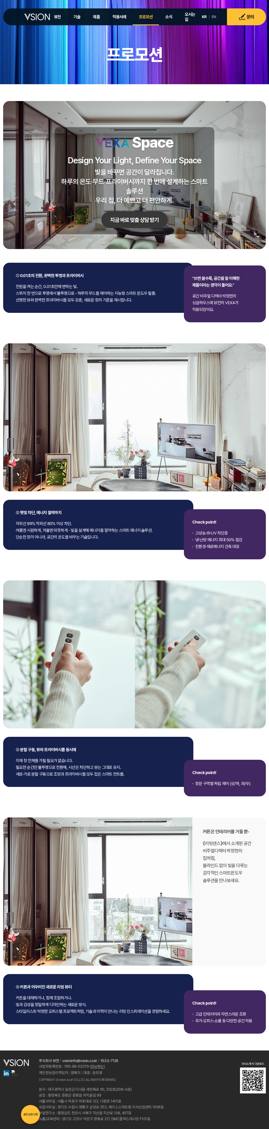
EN (214, 17)
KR (204, 17)
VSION (37, 17)
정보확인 (97, 1067)
